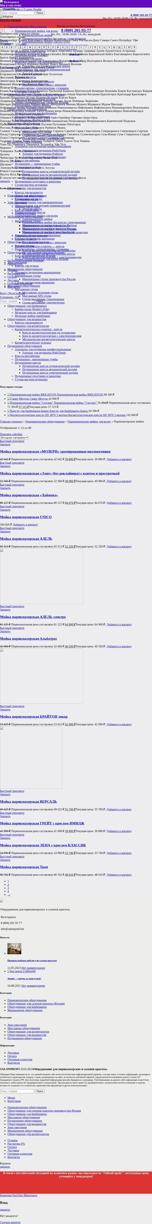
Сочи (120, 134)
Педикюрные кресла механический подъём (49, 174)
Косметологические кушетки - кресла (38, 329)
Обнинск (5, 117)
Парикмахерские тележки (31, 235)
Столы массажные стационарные (43, 299)
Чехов (46, 157)
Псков (37, 124)
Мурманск (94, 104)
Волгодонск (94, 60)
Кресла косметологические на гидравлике (48, 332)
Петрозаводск (77, 121)
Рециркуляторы (24, 245)
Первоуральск (29, 121)
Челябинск (7, 43)
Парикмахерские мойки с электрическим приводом (55, 232)
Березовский (97, 54)
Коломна (27, 94)
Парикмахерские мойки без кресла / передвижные (54, 222)
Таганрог (6, 141)
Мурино (81, 104)
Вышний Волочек (70, 64)
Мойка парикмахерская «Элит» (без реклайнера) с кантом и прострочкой (60, 473)
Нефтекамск (85, 107)
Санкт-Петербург (121, 40)
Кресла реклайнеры (27, 160)
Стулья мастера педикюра (31, 184)
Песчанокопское (57, 121)
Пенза (15, 121)
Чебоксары (7, 157)
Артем (100, 50)
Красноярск (35, 40)
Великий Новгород (12, 60)
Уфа (135, 40)
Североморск (128, 131)
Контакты (13, 1062)
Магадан (5, 104)
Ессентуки (56, 74)
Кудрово (41, 97)
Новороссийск (95, 111)
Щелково (5, 164)
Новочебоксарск (133, 111)
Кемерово (98, 90)
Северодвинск (110, 131)
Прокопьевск (8, 124)
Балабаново (7, 54)
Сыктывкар (66, 137)
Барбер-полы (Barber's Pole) (32, 309)
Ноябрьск (38, 114)
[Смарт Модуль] (18, 398)
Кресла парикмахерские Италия (35, 255)
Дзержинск (7, 70)
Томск (59, 141)
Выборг (44, 64)
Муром (105, 104)
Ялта (13, 174)
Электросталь (8, 167)
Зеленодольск (39, 80)
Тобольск (36, 141)
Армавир (89, 50)
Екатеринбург (9, 40)
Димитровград (24, 70)
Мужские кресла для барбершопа (36, 312)
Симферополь (30, 134)
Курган (63, 97)
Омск (75, 40)
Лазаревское (7, 100)
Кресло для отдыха (27, 265)
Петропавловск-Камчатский (105, 121)
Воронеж (33, 64)
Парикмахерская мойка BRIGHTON (80, 394)
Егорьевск (23, 74)
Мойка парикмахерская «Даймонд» (29, 495)
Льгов (67, 100)
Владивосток (33, 60)
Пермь (42, 121)
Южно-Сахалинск (11, 171)
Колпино (39, 94)
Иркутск (43, 84)
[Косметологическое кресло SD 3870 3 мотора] (37, 415)
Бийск (109, 54)
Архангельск (113, 50)
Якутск (4, 174)
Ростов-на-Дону (89, 40)
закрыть (5, 181)
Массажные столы (26, 289)
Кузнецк (52, 97)
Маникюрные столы (28, 275)
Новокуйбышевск (73, 111)
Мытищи (117, 104)
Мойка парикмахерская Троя (24, 867)
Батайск (57, 54)
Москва (48, 40)
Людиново (91, 100)
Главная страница (11, 421)
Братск (4, 57)
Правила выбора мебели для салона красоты (32, 960)
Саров (79, 131)
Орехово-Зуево (80, 117)
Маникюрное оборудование (25, 269)
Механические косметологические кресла (48, 339)
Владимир (65, 60)
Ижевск (32, 84)
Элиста (39, 167)
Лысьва (58, 100)
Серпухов (15, 134)
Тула (76, 141)
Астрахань (129, 50)
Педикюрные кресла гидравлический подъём (51, 171)
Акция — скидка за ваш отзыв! (24, 978)
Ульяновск (18, 144)
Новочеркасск (9, 114)
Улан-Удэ (5, 144)
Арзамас (78, 50)
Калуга (31, 90)
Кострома (93, 94)
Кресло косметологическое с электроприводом (51, 336)
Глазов (50, 67)
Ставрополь (131, 134)
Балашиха (34, 54)
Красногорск (108, 94)
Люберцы (78, 100)
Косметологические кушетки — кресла (39, 246)
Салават (5, 131)
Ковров (147, 90)
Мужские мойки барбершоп (32, 315)
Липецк (48, 100)
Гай (2, 67)
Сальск (15, 131)
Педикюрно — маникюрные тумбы (37, 163)
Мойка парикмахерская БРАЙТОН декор (34, 716)
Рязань (61, 127)
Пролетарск (24, 124)
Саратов (70, 131)
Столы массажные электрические (43, 302)
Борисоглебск (141, 54)
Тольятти (48, 141)
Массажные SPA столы (36, 295)
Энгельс (50, 167)
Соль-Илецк (108, 134)
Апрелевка (65, 50)
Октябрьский (34, 117)
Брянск (13, 57)
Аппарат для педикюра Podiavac (42, 153)
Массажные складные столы (40, 292)
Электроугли (26, 167)
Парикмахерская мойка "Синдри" (76, 402)
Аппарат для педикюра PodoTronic (44, 150)
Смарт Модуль (39, 398)
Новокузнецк (53, 111)
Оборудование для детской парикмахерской (42, 205)
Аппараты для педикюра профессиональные (43, 146)
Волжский (120, 60)
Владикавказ (50, 60)
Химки (18, 151)
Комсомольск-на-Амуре (60, 94)
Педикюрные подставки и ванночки (38, 181)
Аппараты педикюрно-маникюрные (38, 272)
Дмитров (39, 70)
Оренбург (64, 117)
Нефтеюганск (102, 107)
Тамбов (17, 141)
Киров (122, 90)
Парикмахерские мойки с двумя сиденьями (49, 229)
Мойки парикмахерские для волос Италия (41, 259)
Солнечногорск (90, 134)
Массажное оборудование (23, 285)
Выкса (54, 64)
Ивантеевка (19, 84)
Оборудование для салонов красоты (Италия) (36, 252)
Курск (72, 97)
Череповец (35, 157)
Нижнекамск (141, 107)
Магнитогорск (21, 104)
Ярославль (23, 174)
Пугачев (46, 124)
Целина (5, 154)
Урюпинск (32, 144)
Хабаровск (7, 151)
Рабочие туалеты (25, 239)
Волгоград (79, 60)
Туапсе (68, 141)
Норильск (25, 114)
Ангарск (52, 50)
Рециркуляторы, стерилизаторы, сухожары (42, 88)
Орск (94, 117)
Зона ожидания (17, 262)
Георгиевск (38, 67)
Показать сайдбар (11, 434)
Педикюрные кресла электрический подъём (50, 372)
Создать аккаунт (10, 1222)
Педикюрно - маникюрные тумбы (36, 359)
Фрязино (5, 147)
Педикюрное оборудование (24, 346)
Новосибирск (62, 40)
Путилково (59, 124)
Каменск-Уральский (49, 90)
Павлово (5, 121)
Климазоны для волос (28, 199)
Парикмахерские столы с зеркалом (44, 242)
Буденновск (26, 57)
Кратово (5, 97)
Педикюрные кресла (28, 362)
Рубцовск (38, 127)
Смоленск (73, 134)
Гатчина (10, 67)
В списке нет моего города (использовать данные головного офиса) (43, 177)
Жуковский (22, 77)
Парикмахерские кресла (30, 212)
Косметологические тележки (33, 342)
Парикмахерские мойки (37, 219)
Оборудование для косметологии (28, 325)
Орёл (54, 117)
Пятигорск (74, 124)
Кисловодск (134, 90)
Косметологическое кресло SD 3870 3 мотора (97, 415)
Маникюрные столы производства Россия (48, 279)
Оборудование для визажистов (26, 319)
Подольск (129, 121)
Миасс (46, 104)
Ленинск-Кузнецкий (29, 100)
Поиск (40, 13)
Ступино (31, 137)
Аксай (14, 50)
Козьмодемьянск (10, 94)
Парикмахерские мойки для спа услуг (46, 225)
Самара (104, 40)
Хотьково (30, 151)
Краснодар (124, 94)
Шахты (4, 161)
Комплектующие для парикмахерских (39, 202)
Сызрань (53, 137)
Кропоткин (18, 97)
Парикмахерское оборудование (27, 195)
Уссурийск (47, 144)
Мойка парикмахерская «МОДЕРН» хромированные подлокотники (55, 451)
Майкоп (36, 104)
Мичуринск (57, 104)
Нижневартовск (122, 107)
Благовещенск (123, 54)
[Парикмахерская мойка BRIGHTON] (32, 394)
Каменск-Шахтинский (77, 90)
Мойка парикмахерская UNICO (26, 517)
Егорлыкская (8, 74)
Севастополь (92, 131)
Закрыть (5, 444)
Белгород (68, 54)
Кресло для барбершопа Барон (69, 411)
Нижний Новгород (12, 111)
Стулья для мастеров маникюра (34, 282)
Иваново (5, 84)
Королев (81, 94)
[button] (119, 459)
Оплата (12, 1056)
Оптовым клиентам (19, 1059)
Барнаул (46, 54)
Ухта (63, 144)
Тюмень (85, 141)
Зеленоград (23, 80)
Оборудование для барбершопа (27, 305)
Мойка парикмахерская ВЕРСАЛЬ (28, 801)
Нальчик (31, 107)
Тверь (26, 141)
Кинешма (111, 90)
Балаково (21, 54)
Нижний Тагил (34, 111)
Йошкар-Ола (8, 87)
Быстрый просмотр (12, 441)
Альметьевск (38, 50)
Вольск (22, 64)
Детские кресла (32, 209)
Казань (22, 40)
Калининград (18, 90)
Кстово (30, 97)
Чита (54, 157)
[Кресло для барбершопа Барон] (28, 411)
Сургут (42, 137)
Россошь (5, 127)
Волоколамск (8, 64)
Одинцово (18, 117)
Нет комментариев (33, 967)
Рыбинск (51, 127)
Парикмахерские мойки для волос (36, 30)
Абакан (4, 50)
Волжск (108, 60)
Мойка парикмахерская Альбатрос (28, 638)
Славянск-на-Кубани (53, 134)
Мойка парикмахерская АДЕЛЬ (26, 539)
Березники (81, 54)
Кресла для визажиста (29, 192)
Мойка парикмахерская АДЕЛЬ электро (33, 617)
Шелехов (15, 161)
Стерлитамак (17, 137)
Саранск (58, 131)
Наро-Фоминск (47, 107)
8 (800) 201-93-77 (141, 15)
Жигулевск (7, 77)
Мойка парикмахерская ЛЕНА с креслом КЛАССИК (43, 845)
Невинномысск (67, 107)
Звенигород (7, 80)
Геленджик (23, 67)
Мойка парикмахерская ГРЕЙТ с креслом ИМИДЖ (42, 823)
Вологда (133, 60)
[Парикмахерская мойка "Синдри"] (30, 402)
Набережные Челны (12, 107)
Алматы (24, 50)
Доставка (13, 1052)
